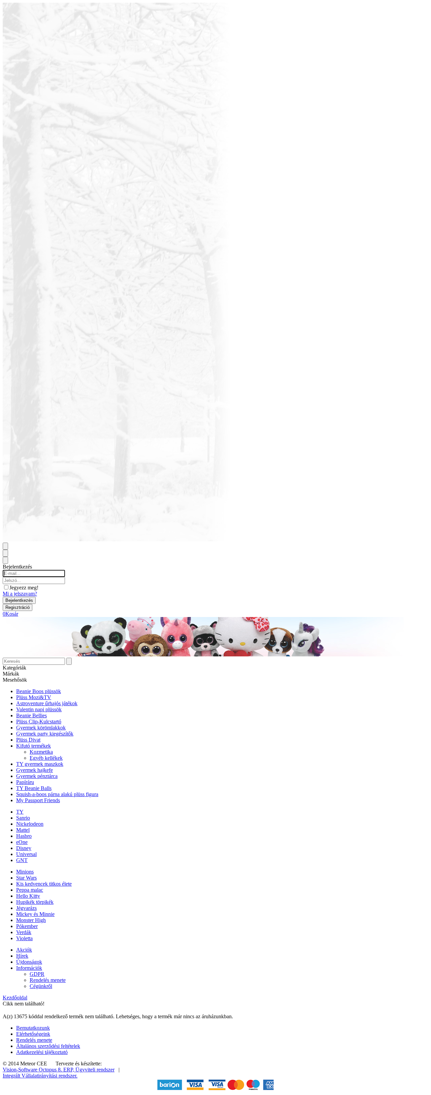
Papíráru (25, 782)
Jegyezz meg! (23, 587)
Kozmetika (41, 752)
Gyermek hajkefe (34, 770)
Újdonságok (29, 962)
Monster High (31, 920)
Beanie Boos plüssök (38, 691)
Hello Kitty (28, 896)
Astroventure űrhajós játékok (46, 703)
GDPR (37, 974)
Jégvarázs (26, 908)
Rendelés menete (48, 980)
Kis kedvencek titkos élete (44, 884)
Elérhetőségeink (33, 1034)
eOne (22, 842)
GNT (22, 860)
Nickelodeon (29, 824)
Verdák (23, 932)
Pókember (27, 926)
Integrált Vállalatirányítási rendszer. (40, 1076)
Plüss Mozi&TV (33, 697)
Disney (23, 848)
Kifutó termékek (33, 746)
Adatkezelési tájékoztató (42, 1052)
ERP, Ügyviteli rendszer (88, 1069)
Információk (29, 968)
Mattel (23, 830)
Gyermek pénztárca (37, 776)
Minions (25, 872)
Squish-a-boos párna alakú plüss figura (57, 794)
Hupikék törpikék (35, 902)
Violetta (24, 938)
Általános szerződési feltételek (48, 1046)
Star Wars (26, 878)
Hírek (22, 956)
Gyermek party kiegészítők (44, 734)
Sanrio (23, 818)
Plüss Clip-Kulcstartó (38, 721)
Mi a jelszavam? (20, 593)
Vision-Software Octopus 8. (33, 1069)
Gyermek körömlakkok (41, 727)
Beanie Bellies (31, 715)
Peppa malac (29, 890)
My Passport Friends (38, 800)
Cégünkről (41, 986)
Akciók (24, 950)
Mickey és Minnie (35, 914)
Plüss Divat (28, 740)
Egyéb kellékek (46, 758)
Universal (26, 854)
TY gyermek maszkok (39, 764)
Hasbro (24, 836)
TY (20, 812)
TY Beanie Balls (34, 788)
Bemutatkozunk (33, 1028)
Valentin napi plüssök (39, 709)
